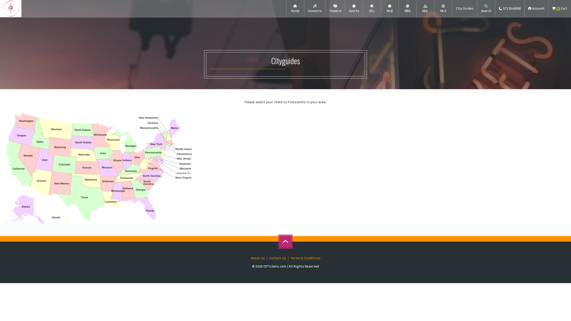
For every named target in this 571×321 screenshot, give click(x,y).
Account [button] (538, 8)
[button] (314, 8)
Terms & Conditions (305, 258)
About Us (258, 258)
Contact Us (277, 258)
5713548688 (512, 8)
